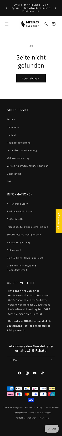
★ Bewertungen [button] (58, 221)
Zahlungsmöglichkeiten (20, 211)
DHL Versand (14, 250)
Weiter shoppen (31, 78)
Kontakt (11, 134)
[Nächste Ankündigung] (55, 8)
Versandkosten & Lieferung (22, 150)
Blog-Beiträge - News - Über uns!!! (25, 257)
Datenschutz (14, 173)
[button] (7, 24)
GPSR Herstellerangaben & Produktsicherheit (21, 267)
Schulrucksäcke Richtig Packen (24, 234)
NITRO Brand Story (17, 203)
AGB (9, 181)
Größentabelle (15, 219)
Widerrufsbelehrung (18, 158)
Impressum (13, 127)
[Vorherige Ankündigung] (6, 8)
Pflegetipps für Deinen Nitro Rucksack (28, 226)
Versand (47, 412)
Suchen (11, 119)
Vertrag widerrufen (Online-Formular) (28, 165)
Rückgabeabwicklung (18, 142)
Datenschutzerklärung (24, 412)
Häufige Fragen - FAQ (18, 242)
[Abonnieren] (51, 360)
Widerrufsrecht (52, 407)
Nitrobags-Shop (17, 407)
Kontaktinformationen (26, 418)
